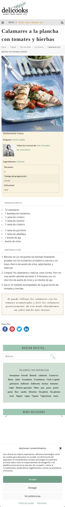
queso (10, 392)
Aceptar (32, 479)
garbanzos (14, 384)
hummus (54, 384)
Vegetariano (45, 396)
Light (11, 388)
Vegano (35, 396)
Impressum (42, 503)
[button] (60, 448)
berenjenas (14, 375)
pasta (48, 388)
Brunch (33, 375)
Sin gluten (43, 392)
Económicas (39, 379)
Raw (17, 392)
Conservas (53, 375)
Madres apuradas (24, 388)
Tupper (19, 396)
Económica (27, 379)
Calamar (20, 162)
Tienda (13, 47)
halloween (35, 384)
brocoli (24, 375)
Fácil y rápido (18, 140)
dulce (17, 379)
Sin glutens (55, 392)
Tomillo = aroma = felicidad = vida (30, 22)
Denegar (32, 487)
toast (12, 396)
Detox (10, 379)
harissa (45, 384)
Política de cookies (26, 503)
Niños (36, 388)
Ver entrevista (23, 150)
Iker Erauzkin (43, 146)
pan (42, 388)
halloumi (25, 384)
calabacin (42, 375)
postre (56, 388)
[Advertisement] (29, 443)
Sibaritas (33, 392)
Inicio (4, 47)
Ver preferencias (32, 496)
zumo (55, 396)
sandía (24, 392)
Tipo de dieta (25, 47)
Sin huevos (39, 47)
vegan (27, 396)
